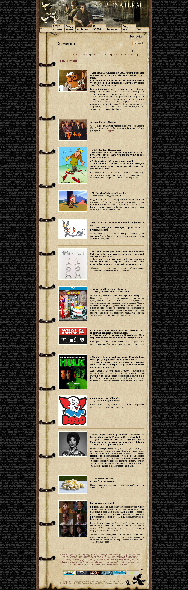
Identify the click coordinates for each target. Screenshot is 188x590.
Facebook (128, 554)
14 (110, 54)
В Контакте (112, 581)
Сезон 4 (74, 562)
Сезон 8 (138, 562)
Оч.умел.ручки (99, 561)
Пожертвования (95, 581)
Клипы (128, 556)
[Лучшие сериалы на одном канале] (120, 574)
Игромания (94, 554)
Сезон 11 (109, 562)
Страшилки (101, 557)
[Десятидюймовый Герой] (69, 574)
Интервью (113, 559)
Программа (103, 554)
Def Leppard (108, 131)
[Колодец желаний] (70, 27)
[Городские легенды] (129, 27)
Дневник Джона (68, 559)
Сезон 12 (116, 562)
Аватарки (66, 557)
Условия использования (80, 581)
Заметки (100, 556)
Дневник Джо (104, 559)
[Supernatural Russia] (94, 574)
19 (128, 54)
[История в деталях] (58, 27)
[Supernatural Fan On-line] (107, 574)
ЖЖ (134, 554)
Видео (86, 556)
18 (124, 54)
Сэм (131, 561)
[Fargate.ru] (65, 584)
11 (99, 54)
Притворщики (65, 562)
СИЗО (84, 559)
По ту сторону (110, 561)
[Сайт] (142, 29)
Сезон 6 (80, 564)
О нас (98, 564)
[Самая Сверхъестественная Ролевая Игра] (133, 574)
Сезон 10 (124, 562)
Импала (137, 561)
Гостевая (66, 556)
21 (136, 54)
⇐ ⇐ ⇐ (93, 564)
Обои (73, 557)
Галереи (73, 556)
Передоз (93, 557)
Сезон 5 (86, 564)
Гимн (110, 554)
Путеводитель (120, 557)
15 (113, 54)
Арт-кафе (86, 554)
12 (102, 54)
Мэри (123, 561)
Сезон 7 (73, 564)
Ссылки (115, 564)
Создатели (134, 559)
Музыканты (65, 561)
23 (143, 54)
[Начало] (46, 29)
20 (132, 54)
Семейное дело (132, 557)
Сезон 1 (94, 562)
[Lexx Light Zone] (82, 574)
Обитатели (110, 557)
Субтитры (92, 556)
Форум (115, 554)
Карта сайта (123, 564)
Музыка (79, 556)
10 (95, 54)
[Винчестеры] (113, 29)
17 (121, 54)
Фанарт (78, 557)
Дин (127, 561)
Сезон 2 (80, 562)
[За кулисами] (99, 27)
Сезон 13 (101, 562)
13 (106, 54)
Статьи (120, 559)
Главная (64, 554)
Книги (79, 554)
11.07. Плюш (67, 61)
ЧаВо (103, 564)
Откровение (115, 556)
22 (139, 54)
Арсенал (78, 559)
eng (121, 583)
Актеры (126, 559)
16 (117, 54)
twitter (121, 554)
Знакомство (72, 554)
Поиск (109, 564)
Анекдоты (85, 557)
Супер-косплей (75, 561)
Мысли (106, 556)
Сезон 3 (87, 562)
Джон (118, 561)
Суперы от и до (93, 559)
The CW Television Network (109, 583)
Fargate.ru (85, 583)
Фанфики (135, 556)
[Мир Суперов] (84, 29)
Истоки (122, 556)
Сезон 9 (131, 562)
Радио (139, 554)
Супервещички (87, 561)
